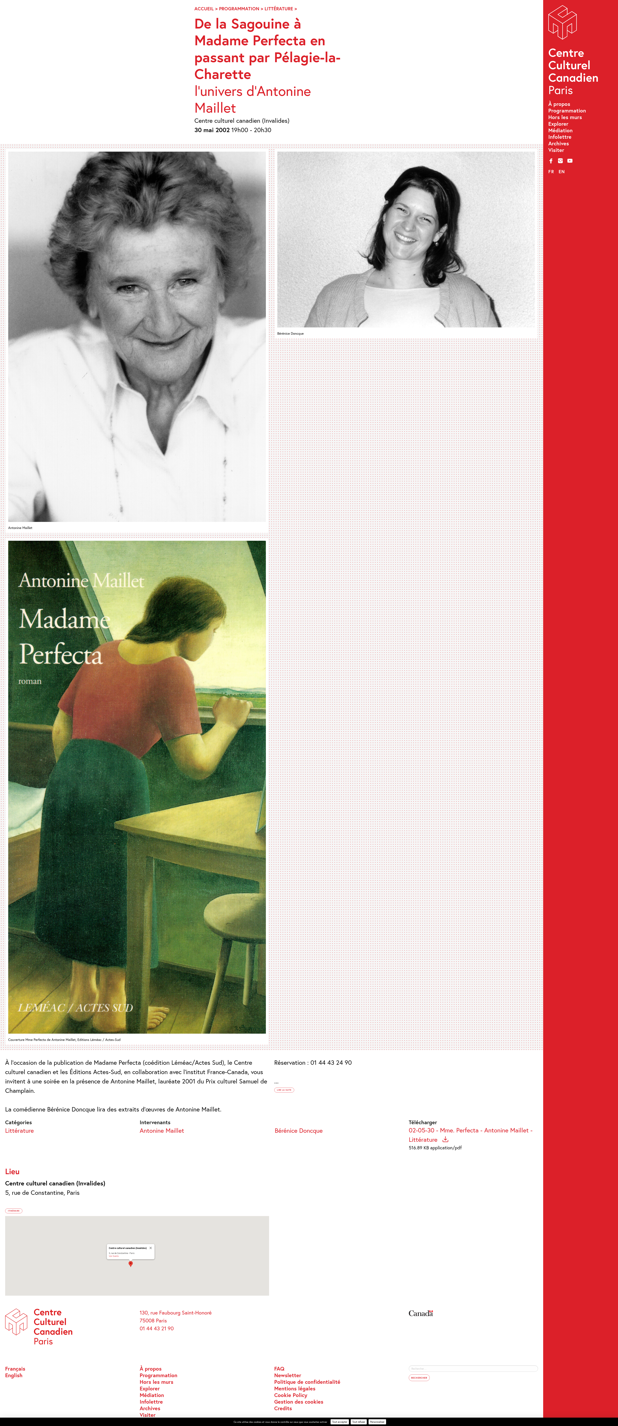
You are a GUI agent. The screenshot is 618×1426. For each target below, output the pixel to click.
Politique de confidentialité (307, 1382)
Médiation (560, 130)
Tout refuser (358, 1421)
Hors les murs (565, 117)
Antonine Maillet (162, 1130)
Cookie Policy (290, 1395)
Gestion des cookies (298, 1401)
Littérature (279, 8)
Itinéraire (14, 1211)
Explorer (558, 124)
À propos (559, 104)
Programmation (567, 110)
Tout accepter (339, 1421)
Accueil (204, 8)
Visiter (556, 150)
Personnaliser (377, 1421)
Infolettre (559, 137)
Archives (558, 143)
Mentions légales (294, 1388)
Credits (283, 1408)
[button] (131, 1264)
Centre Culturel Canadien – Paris (574, 51)
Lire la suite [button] (284, 1090)
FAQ (279, 1368)
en (562, 172)
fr (551, 172)
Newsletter (287, 1375)
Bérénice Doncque (299, 1130)
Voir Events (114, 1256)
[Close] (150, 1248)
